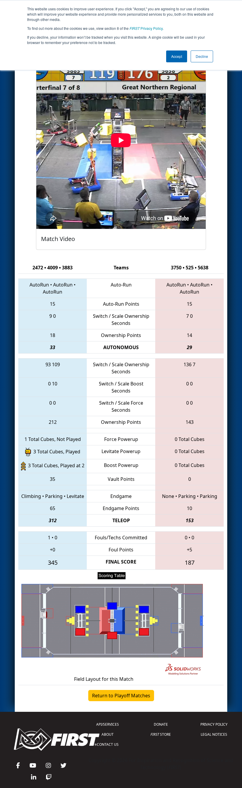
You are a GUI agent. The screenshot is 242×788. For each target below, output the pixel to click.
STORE (161, 734)
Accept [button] (176, 56)
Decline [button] (202, 56)
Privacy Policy (146, 28)
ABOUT (108, 734)
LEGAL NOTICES (214, 734)
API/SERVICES (107, 724)
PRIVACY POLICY (214, 724)
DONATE (161, 724)
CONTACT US (108, 744)
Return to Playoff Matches (121, 695)
